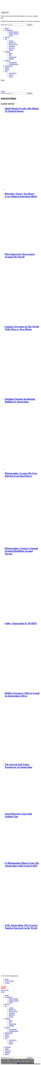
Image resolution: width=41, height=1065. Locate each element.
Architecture (9, 30)
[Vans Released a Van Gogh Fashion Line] (22, 840)
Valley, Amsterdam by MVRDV (21, 623)
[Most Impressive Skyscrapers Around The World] (22, 291)
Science (11, 75)
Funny (11, 77)
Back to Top (5, 990)
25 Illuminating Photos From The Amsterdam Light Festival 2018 (22, 864)
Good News (12, 73)
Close (2, 992)
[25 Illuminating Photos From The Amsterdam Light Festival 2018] (22, 895)
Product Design (14, 34)
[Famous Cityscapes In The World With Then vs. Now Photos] (22, 364)
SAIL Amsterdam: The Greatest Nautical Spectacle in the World (21, 926)
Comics (11, 41)
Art (6, 39)
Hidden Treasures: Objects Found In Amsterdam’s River (22, 694)
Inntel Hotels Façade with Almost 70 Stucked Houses (22, 109)
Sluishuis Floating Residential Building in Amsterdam (20, 400)
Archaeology (13, 62)
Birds (10, 53)
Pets (10, 55)
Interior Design (13, 32)
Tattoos (11, 50)
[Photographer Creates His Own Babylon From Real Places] (22, 512)
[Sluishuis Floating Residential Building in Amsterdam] (22, 436)
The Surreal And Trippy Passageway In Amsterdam (18, 765)
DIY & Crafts (13, 44)
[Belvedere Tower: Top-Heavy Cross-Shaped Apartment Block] (22, 225)
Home (7, 28)
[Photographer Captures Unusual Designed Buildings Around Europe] (22, 588)
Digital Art (12, 42)
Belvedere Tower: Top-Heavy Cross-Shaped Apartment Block (21, 195)
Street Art (12, 48)
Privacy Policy (9, 981)
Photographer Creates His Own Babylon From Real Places (21, 474)
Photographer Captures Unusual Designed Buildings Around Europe (21, 551)
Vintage (7, 60)
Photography (9, 66)
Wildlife (11, 59)
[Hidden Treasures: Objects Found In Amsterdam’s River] (22, 729)
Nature (7, 68)
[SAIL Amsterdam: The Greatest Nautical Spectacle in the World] (22, 952)
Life (6, 71)
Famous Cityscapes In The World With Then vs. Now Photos (22, 328)
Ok (18, 1063)
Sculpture (12, 46)
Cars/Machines (13, 64)
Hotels (11, 35)
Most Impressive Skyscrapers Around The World (20, 255)
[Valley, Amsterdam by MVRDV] (22, 658)
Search (30, 25)
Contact (7, 983)
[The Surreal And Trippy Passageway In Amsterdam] (22, 790)
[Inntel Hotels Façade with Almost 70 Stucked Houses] (22, 151)
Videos (7, 69)
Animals (7, 51)
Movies (7, 37)
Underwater (12, 57)
